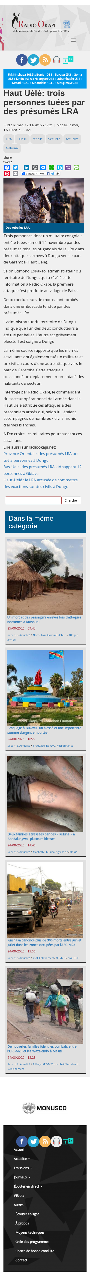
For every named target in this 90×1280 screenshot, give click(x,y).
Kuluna (50, 852)
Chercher (71, 500)
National (12, 148)
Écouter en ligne (27, 1214)
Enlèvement (46, 958)
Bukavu (50, 745)
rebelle (38, 139)
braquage (39, 745)
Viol (35, 958)
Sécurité (54, 139)
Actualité (72, 139)
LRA (9, 139)
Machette (39, 852)
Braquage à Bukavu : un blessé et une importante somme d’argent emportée (44, 730)
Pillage (37, 1064)
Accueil (19, 1149)
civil (70, 958)
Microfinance (65, 745)
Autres (19, 1205)
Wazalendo (72, 1064)
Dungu (22, 139)
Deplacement (15, 1068)
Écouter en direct (27, 1186)
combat (59, 1064)
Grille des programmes (32, 1241)
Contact (21, 1260)
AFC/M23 (61, 958)
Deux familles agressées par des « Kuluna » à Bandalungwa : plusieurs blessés (41, 836)
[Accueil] (41, 22)
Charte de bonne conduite (34, 1251)
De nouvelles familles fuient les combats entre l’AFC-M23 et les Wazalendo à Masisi (42, 1048)
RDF (76, 958)
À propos (22, 1223)
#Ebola (19, 1195)
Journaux (21, 1177)
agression (62, 852)
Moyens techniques (30, 1232)
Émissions (22, 1168)
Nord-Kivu (39, 635)
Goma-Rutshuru (57, 635)
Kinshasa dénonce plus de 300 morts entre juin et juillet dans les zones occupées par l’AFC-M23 (44, 942)
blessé (73, 852)
